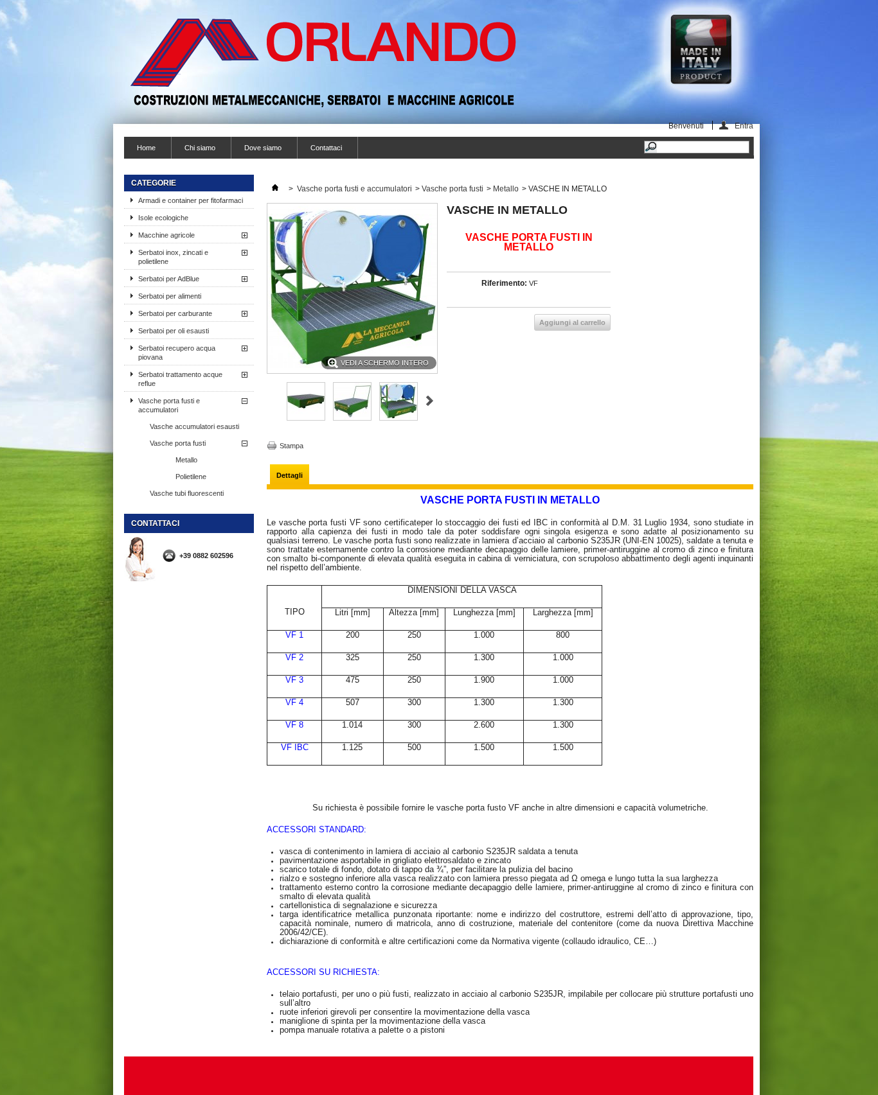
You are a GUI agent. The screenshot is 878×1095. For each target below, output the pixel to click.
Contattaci (326, 148)
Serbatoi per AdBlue (168, 279)
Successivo (429, 401)
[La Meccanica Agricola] (325, 62)
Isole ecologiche (163, 218)
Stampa (291, 446)
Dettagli (289, 475)
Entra (744, 125)
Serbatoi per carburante (175, 313)
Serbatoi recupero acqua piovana (176, 352)
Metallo (186, 460)
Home (146, 148)
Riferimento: (504, 283)
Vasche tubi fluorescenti (187, 493)
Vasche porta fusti (178, 443)
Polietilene (190, 476)
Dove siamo (263, 148)
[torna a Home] (275, 188)
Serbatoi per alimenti (169, 296)
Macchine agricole (166, 235)
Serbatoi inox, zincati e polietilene (173, 257)
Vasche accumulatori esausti (194, 426)
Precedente (272, 401)
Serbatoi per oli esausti (173, 331)
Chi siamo (199, 148)
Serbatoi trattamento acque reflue (180, 379)
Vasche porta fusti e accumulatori (169, 405)
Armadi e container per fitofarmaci (190, 200)
